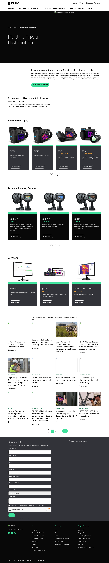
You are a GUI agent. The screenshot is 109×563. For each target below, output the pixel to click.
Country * (11, 490)
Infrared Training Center (38, 550)
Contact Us (81, 530)
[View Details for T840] (90, 134)
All (33, 317)
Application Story (40, 317)
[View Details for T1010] (42, 134)
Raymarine (35, 547)
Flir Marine (35, 541)
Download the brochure (40, 84)
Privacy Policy (11, 560)
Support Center (82, 533)
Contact (80, 8)
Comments (11, 496)
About (71, 8)
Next (65, 431)
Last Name (11, 455)
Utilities (15, 27)
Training (80, 544)
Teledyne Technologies (38, 533)
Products (11, 8)
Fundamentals (58, 317)
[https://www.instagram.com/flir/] (15, 533)
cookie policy (31, 518)
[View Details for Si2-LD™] (86, 201)
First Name (11, 449)
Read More (12, 350)
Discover (45, 8)
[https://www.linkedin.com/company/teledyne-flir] (9, 533)
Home (9, 27)
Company (11, 469)
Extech (34, 544)
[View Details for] (58, 174)
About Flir (34, 530)
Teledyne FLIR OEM (37, 538)
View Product (15, 166)
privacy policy (24, 518)
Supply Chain (59, 541)
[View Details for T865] (66, 134)
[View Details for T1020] (18, 134)
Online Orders (82, 541)
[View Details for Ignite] (54, 271)
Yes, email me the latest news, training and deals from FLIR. (28, 505)
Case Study (50, 317)
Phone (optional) (13, 476)
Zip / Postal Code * (14, 483)
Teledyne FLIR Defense (38, 535)
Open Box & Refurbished (62, 538)
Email (10, 462)
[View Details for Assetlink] (22, 271)
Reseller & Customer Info (62, 544)
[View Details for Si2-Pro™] (22, 201)
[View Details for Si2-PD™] (54, 201)
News (56, 530)
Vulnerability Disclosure (84, 535)
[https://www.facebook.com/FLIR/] (12, 533)
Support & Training (59, 8)
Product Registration (84, 538)
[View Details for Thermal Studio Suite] (86, 271)
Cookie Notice (20, 560)
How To (66, 317)
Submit (12, 515)
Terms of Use (41, 560)
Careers (57, 533)
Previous (45, 431)
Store (90, 8)
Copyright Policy (31, 560)
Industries (34, 8)
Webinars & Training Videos (86, 547)
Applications (22, 8)
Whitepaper (73, 317)
